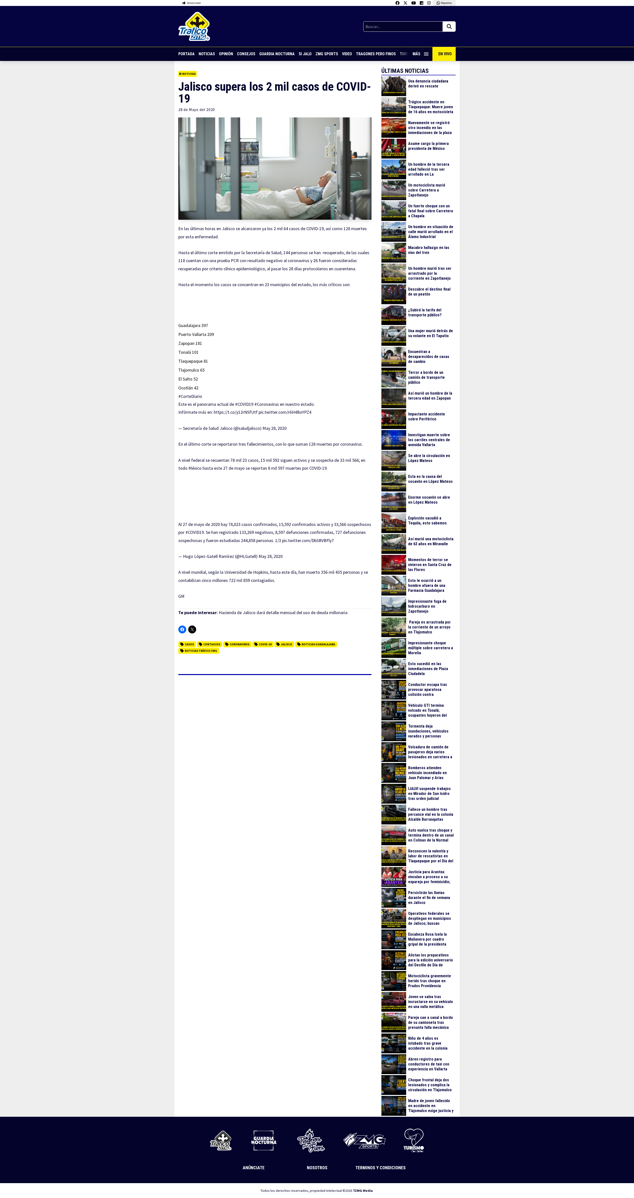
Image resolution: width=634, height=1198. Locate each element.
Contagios (211, 644)
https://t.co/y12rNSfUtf (236, 412)
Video (347, 54)
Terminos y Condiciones (380, 1167)
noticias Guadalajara (318, 644)
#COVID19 (244, 404)
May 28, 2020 (275, 428)
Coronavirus (239, 644)
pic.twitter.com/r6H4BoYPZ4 (285, 412)
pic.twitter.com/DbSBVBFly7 (308, 540)
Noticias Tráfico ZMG (201, 651)
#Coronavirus (266, 404)
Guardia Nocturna (277, 54)
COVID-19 (265, 644)
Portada (186, 54)
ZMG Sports (327, 54)
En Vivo (445, 54)
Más (416, 54)
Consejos (246, 54)
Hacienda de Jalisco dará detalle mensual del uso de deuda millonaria (283, 612)
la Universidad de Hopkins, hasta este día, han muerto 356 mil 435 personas (290, 572)
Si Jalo (305, 54)
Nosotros (317, 1167)
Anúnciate (253, 1167)
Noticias (207, 54)
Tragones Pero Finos (376, 54)
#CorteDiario (190, 396)
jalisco (286, 644)
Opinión (226, 54)
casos (189, 644)
